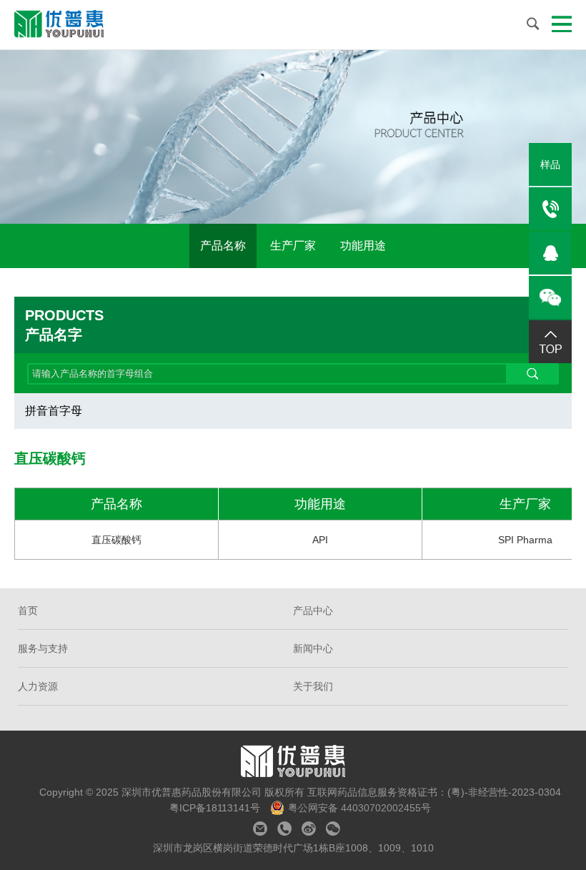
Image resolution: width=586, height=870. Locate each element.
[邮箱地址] (260, 828)
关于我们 (313, 686)
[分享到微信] (333, 828)
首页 (28, 610)
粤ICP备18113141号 (216, 808)
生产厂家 (293, 245)
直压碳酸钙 (116, 539)
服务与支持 (43, 648)
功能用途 (363, 245)
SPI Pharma (525, 539)
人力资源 (38, 686)
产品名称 (223, 245)
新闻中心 (313, 648)
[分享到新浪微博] (309, 828)
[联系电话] (284, 828)
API (320, 539)
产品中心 (313, 610)
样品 (550, 164)
